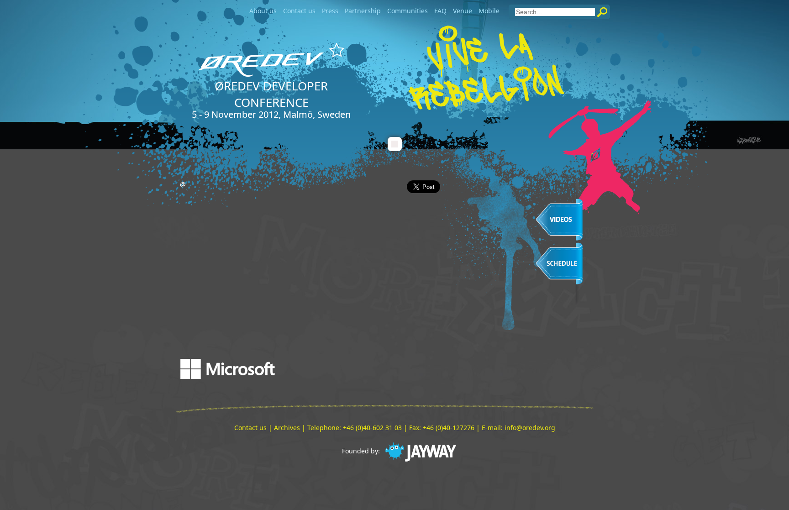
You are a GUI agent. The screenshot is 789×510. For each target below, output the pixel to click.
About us (263, 10)
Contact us (299, 10)
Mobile (489, 10)
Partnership (363, 10)
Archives (287, 427)
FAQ (440, 10)
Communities (407, 10)
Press (330, 10)
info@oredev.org (530, 427)
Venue (462, 10)
